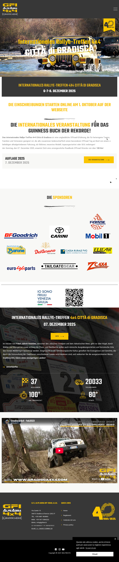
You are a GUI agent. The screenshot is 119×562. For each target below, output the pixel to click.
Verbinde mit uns (69, 520)
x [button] (115, 539)
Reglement (67, 515)
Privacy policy (68, 525)
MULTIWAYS (66, 553)
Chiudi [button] (95, 554)
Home (65, 510)
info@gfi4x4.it (42, 522)
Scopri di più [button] (91, 548)
